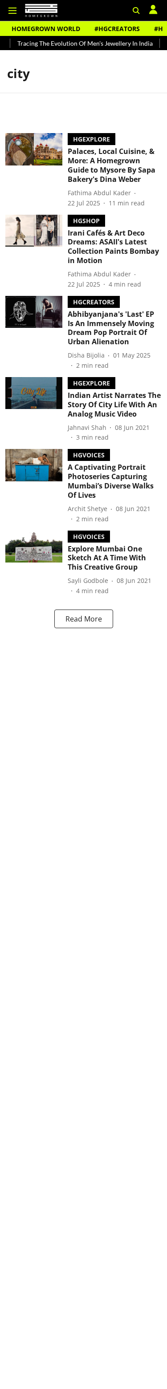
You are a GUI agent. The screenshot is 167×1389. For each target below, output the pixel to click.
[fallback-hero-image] (36, 170)
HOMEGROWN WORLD (46, 28)
